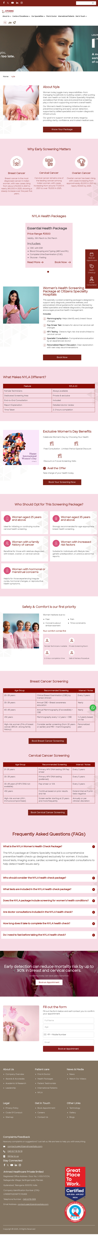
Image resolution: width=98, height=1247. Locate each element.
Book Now (62, 357)
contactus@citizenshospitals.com (25, 1146)
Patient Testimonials (47, 1083)
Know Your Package (62, 129)
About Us (6, 16)
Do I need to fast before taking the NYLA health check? (34, 934)
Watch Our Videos (77, 1079)
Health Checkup (91, 271)
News (72, 1074)
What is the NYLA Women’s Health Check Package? (32, 846)
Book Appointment (46, 1108)
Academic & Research (16, 1083)
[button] (48, 272)
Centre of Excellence (20, 16)
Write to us (13, 1156)
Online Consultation (92, 283)
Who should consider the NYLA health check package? (34, 877)
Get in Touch (80, 16)
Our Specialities (37, 16)
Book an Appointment (92, 259)
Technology (74, 1108)
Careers (41, 1112)
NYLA (40, 1092)
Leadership (11, 1088)
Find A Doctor (44, 1074)
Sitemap (9, 1117)
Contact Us (43, 1117)
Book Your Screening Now (62, 482)
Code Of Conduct (14, 1112)
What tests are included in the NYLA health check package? (37, 889)
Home (5, 76)
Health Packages (45, 1079)
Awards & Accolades (15, 1079)
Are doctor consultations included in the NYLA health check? (38, 911)
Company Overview (15, 1074)
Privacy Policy (12, 1108)
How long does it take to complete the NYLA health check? (36, 923)
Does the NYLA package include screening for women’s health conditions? (46, 900)
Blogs (72, 1117)
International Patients (66, 16)
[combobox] (48, 1034)
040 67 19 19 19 (15, 1151)
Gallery (72, 1112)
